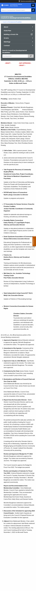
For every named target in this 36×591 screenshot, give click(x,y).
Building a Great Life (11, 34)
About (6, 27)
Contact (7, 46)
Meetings (7, 42)
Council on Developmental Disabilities (12, 22)
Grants (6, 38)
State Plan (7, 31)
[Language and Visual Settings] (33, 5)
